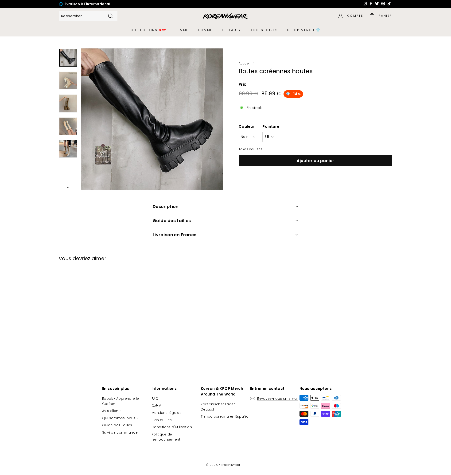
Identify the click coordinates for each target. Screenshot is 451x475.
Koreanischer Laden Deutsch (218, 407)
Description (166, 206)
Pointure (270, 126)
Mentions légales (166, 412)
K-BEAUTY (231, 30)
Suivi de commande (120, 432)
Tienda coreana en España (225, 416)
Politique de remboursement (166, 437)
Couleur (247, 126)
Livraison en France (175, 235)
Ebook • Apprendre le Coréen (120, 401)
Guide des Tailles (117, 425)
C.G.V (156, 405)
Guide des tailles (172, 221)
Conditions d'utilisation (172, 427)
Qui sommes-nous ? (120, 418)
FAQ (155, 398)
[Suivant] (68, 186)
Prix (242, 84)
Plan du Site (162, 420)
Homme (205, 30)
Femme (182, 30)
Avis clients (112, 410)
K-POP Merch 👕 (303, 30)
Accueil (244, 63)
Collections (148, 30)
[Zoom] (152, 119)
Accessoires (264, 30)
